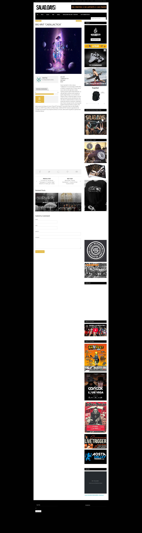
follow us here (38, 511)
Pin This (67, 171)
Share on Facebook (40, 171)
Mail (36, 225)
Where (84, 1)
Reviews (40, 20)
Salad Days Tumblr (78, 1)
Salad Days (44, 78)
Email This (76, 171)
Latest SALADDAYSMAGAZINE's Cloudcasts (94, 495)
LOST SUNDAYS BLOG (85, 14)
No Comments (78, 20)
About (73, 1)
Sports (47, 14)
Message (37, 237)
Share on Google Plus (58, 171)
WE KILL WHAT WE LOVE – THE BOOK (70, 14)
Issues (88, 1)
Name (36, 219)
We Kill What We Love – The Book (100, 1)
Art (37, 14)
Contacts (91, 1)
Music (42, 14)
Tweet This (49, 171)
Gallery (58, 14)
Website (37, 231)
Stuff (53, 14)
